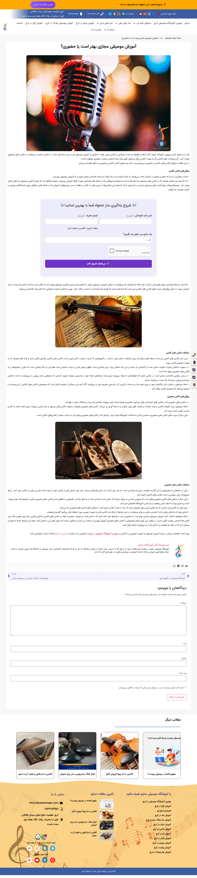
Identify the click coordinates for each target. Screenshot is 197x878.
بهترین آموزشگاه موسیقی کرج (168, 23)
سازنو (187, 23)
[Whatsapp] (174, 566)
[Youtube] (37, 860)
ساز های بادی (106, 23)
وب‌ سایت (182, 673)
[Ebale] (44, 848)
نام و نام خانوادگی (139, 216)
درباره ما (111, 30)
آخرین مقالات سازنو (102, 794)
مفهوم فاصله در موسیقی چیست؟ (162, 774)
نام (184, 644)
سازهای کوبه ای (144, 23)
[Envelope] (145, 14)
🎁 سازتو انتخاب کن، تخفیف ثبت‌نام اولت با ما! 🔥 (141, 5)
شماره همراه (87, 216)
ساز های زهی (124, 23)
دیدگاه (183, 603)
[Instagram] (149, 14)
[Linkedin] (186, 566)
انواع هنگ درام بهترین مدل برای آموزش (77, 774)
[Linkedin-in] (153, 14)
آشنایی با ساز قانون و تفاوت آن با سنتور (35, 774)
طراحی (110, 871)
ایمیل (183, 658)
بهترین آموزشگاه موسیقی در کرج (103, 534)
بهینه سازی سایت (98, 871)
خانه (161, 38)
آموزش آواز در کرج (34, 23)
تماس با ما (96, 30)
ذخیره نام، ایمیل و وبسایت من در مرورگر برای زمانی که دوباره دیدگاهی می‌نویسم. (151, 688)
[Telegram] (110, 14)
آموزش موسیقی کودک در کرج (59, 23)
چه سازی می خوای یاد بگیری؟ (137, 234)
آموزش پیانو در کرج (85, 23)
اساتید (19, 23)
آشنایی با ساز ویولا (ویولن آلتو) (119, 774)
